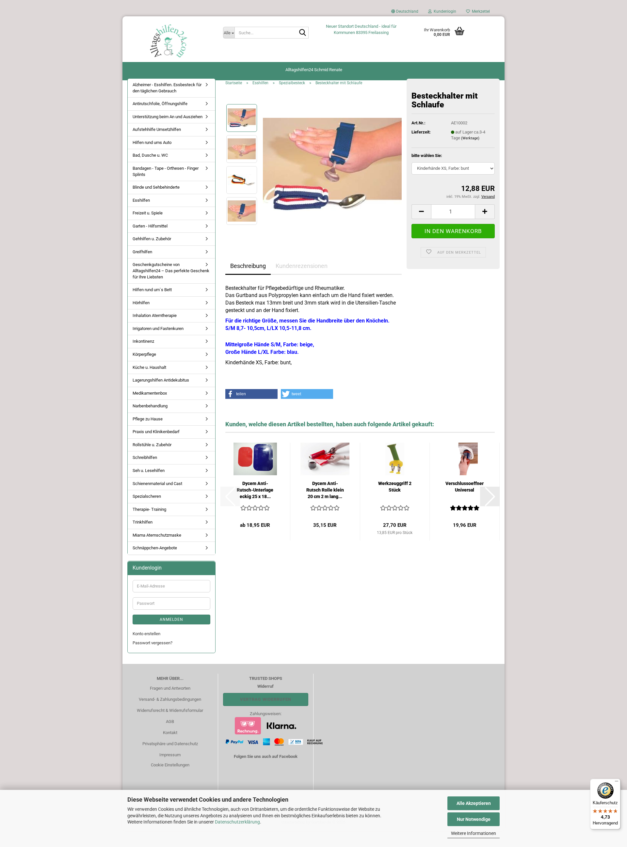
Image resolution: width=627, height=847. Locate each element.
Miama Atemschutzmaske (157, 535)
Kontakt (170, 732)
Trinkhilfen (143, 522)
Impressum (170, 754)
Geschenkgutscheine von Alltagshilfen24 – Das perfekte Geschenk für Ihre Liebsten (171, 270)
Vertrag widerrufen (265, 699)
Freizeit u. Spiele (148, 213)
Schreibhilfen (145, 457)
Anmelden (171, 619)
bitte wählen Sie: (426, 155)
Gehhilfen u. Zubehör (152, 238)
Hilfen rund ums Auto (152, 142)
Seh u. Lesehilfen (149, 470)
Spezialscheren (147, 496)
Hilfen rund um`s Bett (152, 289)
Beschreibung (248, 265)
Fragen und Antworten (170, 688)
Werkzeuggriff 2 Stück (394, 487)
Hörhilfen (141, 302)
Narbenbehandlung (150, 405)
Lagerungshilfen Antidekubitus (161, 380)
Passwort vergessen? (152, 642)
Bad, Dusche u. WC (150, 155)
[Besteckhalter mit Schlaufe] (332, 164)
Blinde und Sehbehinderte (156, 187)
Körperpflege (144, 354)
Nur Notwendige (473, 819)
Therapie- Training (149, 509)
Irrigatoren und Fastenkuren (158, 328)
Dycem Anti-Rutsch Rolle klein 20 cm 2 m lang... (325, 490)
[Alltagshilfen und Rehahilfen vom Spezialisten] (170, 41)
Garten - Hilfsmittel (150, 226)
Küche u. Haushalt (149, 367)
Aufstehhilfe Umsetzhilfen (157, 129)
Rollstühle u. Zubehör (152, 444)
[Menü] (616, 783)
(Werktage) (470, 138)
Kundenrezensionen (302, 265)
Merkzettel (480, 11)
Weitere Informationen (473, 833)
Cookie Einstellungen (170, 764)
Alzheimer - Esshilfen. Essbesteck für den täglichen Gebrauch (167, 87)
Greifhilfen (142, 251)
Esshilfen (141, 200)
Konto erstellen (146, 633)
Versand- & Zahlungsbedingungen (170, 699)
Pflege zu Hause (148, 418)
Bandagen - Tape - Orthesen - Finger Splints (166, 171)
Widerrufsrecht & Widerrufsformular (170, 710)
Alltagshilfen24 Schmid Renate (313, 69)
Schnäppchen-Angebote (155, 547)
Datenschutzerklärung (237, 821)
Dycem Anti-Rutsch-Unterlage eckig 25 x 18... (255, 490)
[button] (404, 13)
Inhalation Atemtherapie (155, 315)
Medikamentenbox (150, 393)
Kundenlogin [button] (444, 11)
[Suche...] (302, 33)
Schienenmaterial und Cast (157, 483)
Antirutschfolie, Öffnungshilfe (160, 103)
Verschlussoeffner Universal (464, 487)
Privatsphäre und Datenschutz (170, 743)
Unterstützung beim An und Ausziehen (167, 116)
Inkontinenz (143, 341)
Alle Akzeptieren (474, 803)
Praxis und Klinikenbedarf (156, 431)
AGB (170, 721)
